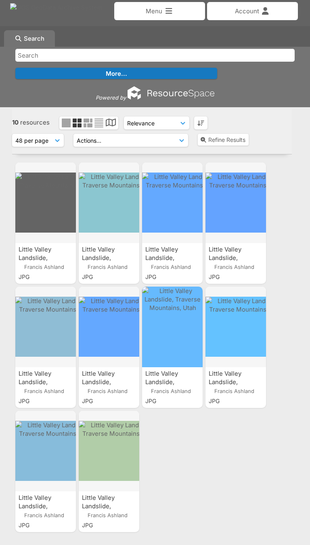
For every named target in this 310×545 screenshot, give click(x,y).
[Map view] (111, 123)
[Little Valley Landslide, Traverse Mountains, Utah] (45, 202)
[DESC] (200, 122)
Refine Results (226, 139)
